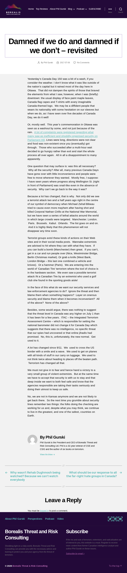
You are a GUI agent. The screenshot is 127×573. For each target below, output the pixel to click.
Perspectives (63, 29)
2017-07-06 (65, 63)
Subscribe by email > (75, 554)
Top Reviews (42, 9)
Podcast (80, 9)
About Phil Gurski (58, 9)
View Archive (47, 454)
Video (60, 518)
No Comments (83, 63)
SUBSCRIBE (95, 9)
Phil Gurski (48, 63)
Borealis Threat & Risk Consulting (30, 566)
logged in (44, 510)
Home (31, 9)
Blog (70, 9)
